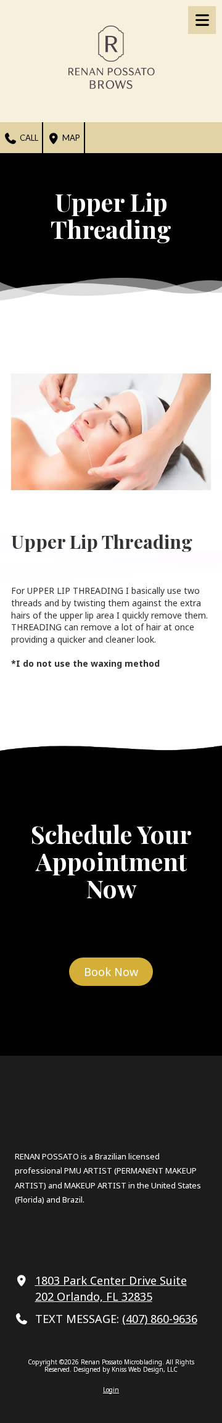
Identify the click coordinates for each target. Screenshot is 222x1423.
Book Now (111, 971)
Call (28, 138)
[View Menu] (202, 20)
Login (111, 1389)
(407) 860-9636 (159, 1318)
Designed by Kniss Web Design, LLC (125, 1369)
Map (70, 138)
